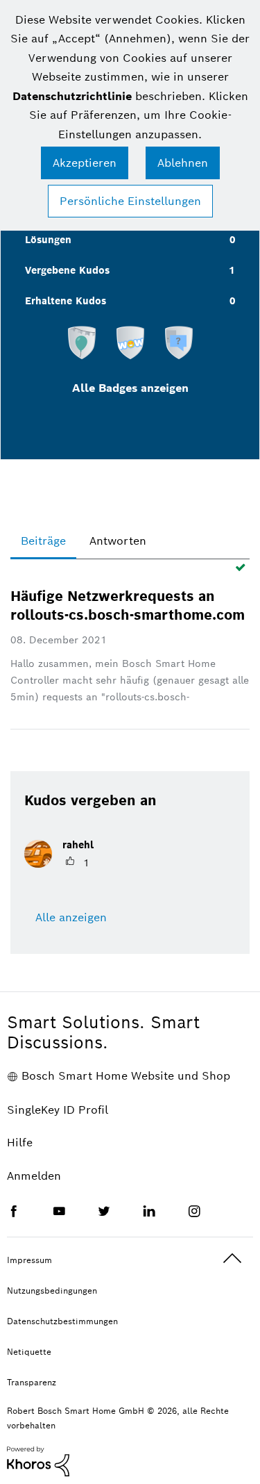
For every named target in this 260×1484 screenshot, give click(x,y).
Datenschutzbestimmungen (62, 1321)
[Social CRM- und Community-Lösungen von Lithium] (38, 1460)
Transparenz (31, 1382)
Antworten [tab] (117, 541)
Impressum (29, 1260)
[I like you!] (130, 341)
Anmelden (34, 1176)
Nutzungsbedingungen (52, 1290)
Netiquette (29, 1351)
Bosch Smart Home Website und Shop (125, 1076)
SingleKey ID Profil (57, 1110)
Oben (232, 1258)
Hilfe (20, 1142)
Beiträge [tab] (43, 541)
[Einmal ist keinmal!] (179, 341)
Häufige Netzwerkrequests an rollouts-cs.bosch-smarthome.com (127, 605)
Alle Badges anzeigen (130, 388)
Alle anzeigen (71, 917)
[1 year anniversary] (81, 341)
